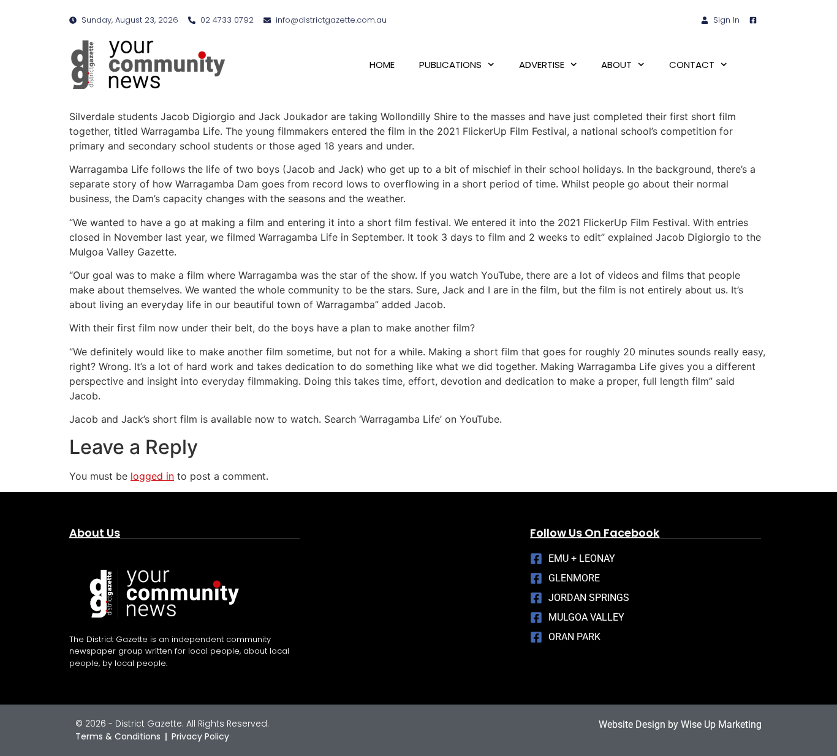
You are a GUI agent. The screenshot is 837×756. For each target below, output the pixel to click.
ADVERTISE (541, 64)
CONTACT (691, 64)
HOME (382, 64)
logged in (152, 476)
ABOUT (616, 64)
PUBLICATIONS (450, 64)
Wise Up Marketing (721, 724)
